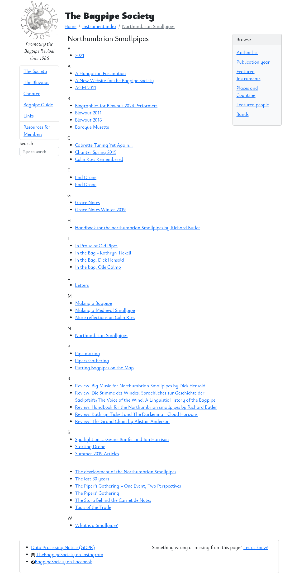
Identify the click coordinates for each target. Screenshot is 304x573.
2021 (79, 55)
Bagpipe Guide (38, 104)
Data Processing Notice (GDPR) (63, 547)
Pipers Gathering (92, 360)
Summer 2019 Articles (97, 453)
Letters (82, 285)
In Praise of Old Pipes (96, 245)
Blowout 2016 (88, 120)
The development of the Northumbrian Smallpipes (125, 471)
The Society (35, 71)
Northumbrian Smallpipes (148, 26)
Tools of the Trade (93, 507)
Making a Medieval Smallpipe (105, 310)
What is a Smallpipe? (96, 525)
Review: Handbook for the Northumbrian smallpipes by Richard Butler (146, 407)
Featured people (253, 104)
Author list (247, 52)
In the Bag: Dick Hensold (99, 260)
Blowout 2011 (88, 112)
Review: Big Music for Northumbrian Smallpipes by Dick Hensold (140, 385)
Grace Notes (87, 202)
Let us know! (255, 547)
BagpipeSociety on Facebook (63, 561)
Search (26, 143)
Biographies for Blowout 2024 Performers (116, 105)
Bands (243, 114)
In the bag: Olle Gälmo (98, 267)
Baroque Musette (92, 127)
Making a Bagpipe (93, 303)
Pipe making (87, 353)
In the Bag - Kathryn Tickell (103, 252)
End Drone (85, 177)
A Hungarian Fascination (100, 73)
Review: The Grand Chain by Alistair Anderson (122, 421)
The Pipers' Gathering (97, 493)
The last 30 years (92, 478)
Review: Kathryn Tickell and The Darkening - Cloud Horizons (136, 414)
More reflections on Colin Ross (105, 317)
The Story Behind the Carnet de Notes (113, 500)
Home (70, 26)
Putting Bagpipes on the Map (104, 367)
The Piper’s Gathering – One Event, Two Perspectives (128, 486)
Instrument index (99, 26)
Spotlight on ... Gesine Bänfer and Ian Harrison (122, 439)
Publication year (253, 62)
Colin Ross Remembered (99, 159)
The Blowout (36, 82)
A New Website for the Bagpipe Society (114, 80)
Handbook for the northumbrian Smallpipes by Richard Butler (137, 227)
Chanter (32, 93)
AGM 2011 (85, 87)
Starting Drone (90, 446)
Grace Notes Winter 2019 (100, 209)
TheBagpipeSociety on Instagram (69, 554)
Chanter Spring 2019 (95, 152)
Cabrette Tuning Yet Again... (104, 145)
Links (29, 116)
